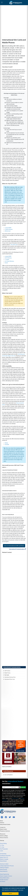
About (1, 820)
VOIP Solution (7, 670)
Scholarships (3, 853)
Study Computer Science (6, 876)
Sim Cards (7, 675)
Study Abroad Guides (5, 824)
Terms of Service (4, 837)
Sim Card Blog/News (9, 774)
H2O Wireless (8, 258)
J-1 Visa (2, 845)
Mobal (6, 443)
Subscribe (23, 787)
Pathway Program (4, 867)
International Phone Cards (10, 679)
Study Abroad (3, 861)
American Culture (4, 864)
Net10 (6, 262)
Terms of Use (15, 798)
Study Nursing (3, 869)
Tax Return (2, 881)
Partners (2, 822)
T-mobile (7, 259)
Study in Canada (4, 859)
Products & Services (5, 831)
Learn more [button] (20, 890)
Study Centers (3, 829)
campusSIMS (8, 227)
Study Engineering (4, 874)
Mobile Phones (7, 672)
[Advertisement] (14, 21)
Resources (2, 834)
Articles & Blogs (4, 835)
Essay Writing (3, 843)
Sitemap (2, 840)
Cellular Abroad (8, 229)
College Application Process (7, 865)
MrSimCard (7, 231)
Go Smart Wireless (9, 261)
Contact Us (2, 827)
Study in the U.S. (4, 857)
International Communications (17, 549)
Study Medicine (3, 871)
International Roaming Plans (10, 677)
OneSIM (7, 444)
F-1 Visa (2, 847)
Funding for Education (5, 855)
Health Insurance (4, 879)
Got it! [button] (10, 893)
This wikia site (13, 244)
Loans (1, 850)
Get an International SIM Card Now (14, 546)
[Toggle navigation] (2, 2)
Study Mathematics (4, 877)
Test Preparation (4, 849)
